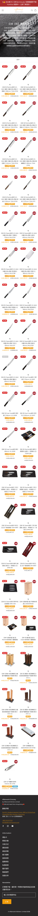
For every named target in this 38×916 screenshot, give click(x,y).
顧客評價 (5, 809)
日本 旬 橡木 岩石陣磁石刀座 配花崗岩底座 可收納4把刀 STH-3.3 (10, 712)
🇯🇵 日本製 (7, 94)
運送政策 (5, 848)
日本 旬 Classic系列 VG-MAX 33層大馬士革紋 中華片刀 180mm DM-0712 (28, 271)
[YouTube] (12, 826)
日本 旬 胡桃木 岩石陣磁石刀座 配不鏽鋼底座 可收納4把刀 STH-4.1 (28, 712)
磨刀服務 (5, 855)
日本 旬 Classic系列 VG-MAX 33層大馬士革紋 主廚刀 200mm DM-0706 (28, 235)
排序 (18, 59)
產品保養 (5, 851)
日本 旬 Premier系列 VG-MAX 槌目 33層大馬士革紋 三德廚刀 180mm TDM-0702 (9, 89)
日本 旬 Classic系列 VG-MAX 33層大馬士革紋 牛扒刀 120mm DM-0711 (10, 343)
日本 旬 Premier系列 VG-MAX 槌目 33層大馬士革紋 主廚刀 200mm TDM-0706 (28, 89)
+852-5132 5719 (7, 820)
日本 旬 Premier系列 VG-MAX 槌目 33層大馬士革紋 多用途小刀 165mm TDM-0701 (28, 125)
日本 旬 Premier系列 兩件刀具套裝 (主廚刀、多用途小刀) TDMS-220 (28, 451)
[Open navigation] (3, 10)
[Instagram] (8, 826)
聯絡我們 (5, 872)
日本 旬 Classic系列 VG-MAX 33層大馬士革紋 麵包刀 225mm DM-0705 (10, 379)
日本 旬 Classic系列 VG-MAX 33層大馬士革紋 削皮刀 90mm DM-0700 (28, 343)
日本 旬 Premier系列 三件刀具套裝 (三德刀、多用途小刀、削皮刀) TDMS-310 (10, 489)
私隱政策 (5, 865)
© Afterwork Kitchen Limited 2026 (19, 911)
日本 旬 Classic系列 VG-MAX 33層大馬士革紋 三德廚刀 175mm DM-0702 (10, 235)
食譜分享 (5, 876)
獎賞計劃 (5, 841)
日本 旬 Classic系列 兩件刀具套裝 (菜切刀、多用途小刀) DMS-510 (9, 565)
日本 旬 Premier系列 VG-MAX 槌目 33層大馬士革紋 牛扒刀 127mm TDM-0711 (28, 199)
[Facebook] (3, 826)
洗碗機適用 (15, 786)
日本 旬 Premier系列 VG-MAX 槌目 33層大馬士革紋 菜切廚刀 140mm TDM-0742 (9, 161)
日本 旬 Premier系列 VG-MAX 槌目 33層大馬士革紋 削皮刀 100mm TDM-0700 (9, 199)
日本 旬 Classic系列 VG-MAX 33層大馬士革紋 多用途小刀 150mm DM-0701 (10, 307)
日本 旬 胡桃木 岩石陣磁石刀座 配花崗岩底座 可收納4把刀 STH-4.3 (9, 748)
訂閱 (6, 902)
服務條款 (5, 862)
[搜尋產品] (32, 10)
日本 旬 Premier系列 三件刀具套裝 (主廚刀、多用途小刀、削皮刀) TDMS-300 (28, 489)
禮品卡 (4, 837)
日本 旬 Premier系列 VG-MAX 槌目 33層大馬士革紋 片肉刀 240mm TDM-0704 (9, 125)
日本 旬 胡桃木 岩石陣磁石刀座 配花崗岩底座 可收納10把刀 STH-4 (28, 676)
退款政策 (5, 858)
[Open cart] (35, 10)
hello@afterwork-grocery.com (10, 822)
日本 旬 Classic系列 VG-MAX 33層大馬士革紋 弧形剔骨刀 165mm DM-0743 (28, 307)
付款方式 (5, 844)
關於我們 (5, 869)
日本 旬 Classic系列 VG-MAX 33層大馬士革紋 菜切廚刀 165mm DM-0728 (10, 271)
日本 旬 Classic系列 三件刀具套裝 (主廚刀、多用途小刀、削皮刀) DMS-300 (28, 527)
